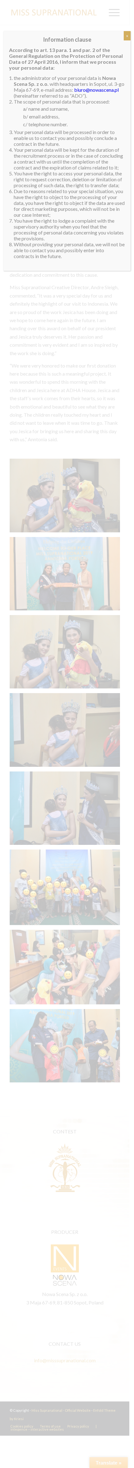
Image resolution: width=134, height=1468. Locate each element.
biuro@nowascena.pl (96, 90)
